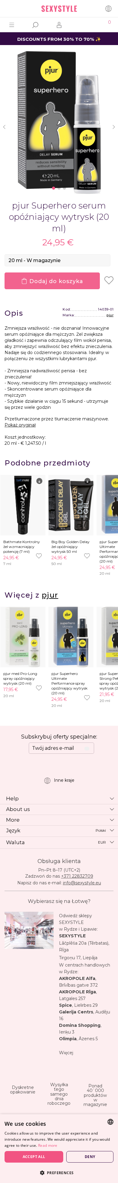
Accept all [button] (34, 1156)
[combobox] (110, 1122)
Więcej (66, 1052)
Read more (47, 1145)
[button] (59, 1172)
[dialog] (59, 1148)
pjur (110, 315)
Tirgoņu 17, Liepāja (78, 957)
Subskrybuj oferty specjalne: (59, 736)
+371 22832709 (77, 876)
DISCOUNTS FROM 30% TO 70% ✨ (59, 39)
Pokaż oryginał (20, 425)
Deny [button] (90, 1156)
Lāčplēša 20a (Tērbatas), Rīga (84, 946)
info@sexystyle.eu (82, 883)
